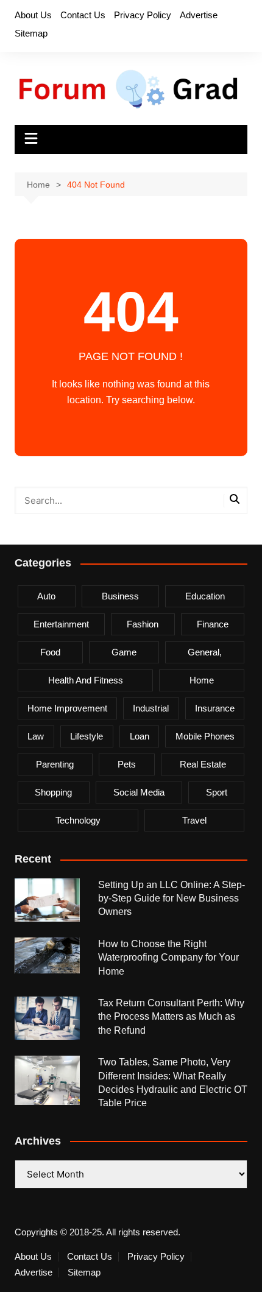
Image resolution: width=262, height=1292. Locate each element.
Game (124, 652)
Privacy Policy (142, 15)
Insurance (215, 708)
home (201, 680)
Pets (127, 764)
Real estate (203, 764)
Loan (139, 736)
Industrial (151, 708)
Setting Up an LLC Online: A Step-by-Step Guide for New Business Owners (171, 898)
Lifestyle (86, 736)
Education (205, 596)
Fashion (142, 624)
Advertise (199, 15)
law (35, 736)
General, (205, 652)
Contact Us (82, 15)
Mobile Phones (205, 736)
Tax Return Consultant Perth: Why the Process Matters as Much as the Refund (171, 1017)
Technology (78, 820)
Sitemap (31, 33)
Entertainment (61, 624)
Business (120, 596)
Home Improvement (67, 708)
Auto (46, 596)
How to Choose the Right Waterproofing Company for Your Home (168, 957)
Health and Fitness (85, 680)
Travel (194, 820)
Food (50, 652)
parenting (55, 764)
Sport (216, 792)
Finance (212, 624)
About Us (33, 15)
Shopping (53, 792)
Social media (139, 792)
